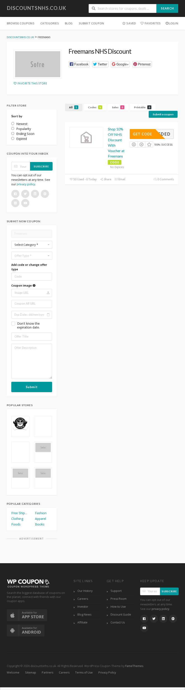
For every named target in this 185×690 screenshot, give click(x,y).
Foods (16, 524)
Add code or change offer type (29, 267)
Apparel (40, 518)
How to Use (118, 607)
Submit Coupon (91, 23)
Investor (82, 607)
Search (167, 8)
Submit (32, 387)
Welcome (13, 672)
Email (121, 179)
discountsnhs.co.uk (36, 8)
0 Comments (165, 179)
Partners (47, 672)
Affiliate (82, 622)
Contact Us (118, 622)
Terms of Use (84, 672)
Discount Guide (121, 614)
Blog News (84, 614)
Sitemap (30, 672)
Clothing (17, 518)
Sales (117, 107)
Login (173, 23)
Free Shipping (20, 513)
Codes (94, 107)
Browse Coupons (21, 23)
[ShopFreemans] (38, 64)
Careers (82, 599)
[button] (79, 64)
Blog (69, 23)
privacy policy (26, 184)
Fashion (40, 513)
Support (116, 591)
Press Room (119, 599)
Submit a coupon (163, 114)
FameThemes (134, 666)
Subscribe (41, 166)
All (73, 107)
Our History (84, 591)
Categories (49, 23)
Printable (142, 107)
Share (107, 179)
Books (39, 524)
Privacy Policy (107, 672)
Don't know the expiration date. (28, 325)
